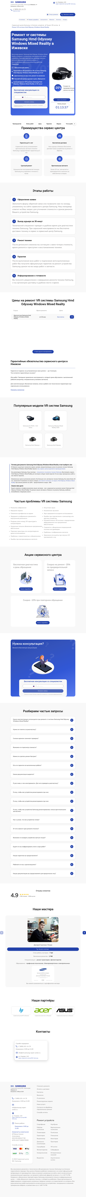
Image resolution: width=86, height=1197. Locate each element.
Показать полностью (17, 390)
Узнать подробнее (25, 589)
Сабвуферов (55, 1150)
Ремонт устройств (33, 19)
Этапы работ (30, 124)
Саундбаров (41, 1147)
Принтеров (54, 1141)
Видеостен (40, 1158)
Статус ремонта (53, 14)
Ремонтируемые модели (45, 1101)
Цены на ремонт (61, 100)
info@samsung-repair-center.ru (19, 1108)
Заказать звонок (68, 14)
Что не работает (70, 124)
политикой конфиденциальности (55, 694)
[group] (21, 1011)
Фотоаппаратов (42, 1150)
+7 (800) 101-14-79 (19, 9)
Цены (40, 124)
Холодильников (42, 1153)
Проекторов (41, 1135)
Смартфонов (41, 1124)
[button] (84, 932)
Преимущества (17, 124)
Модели (59, 124)
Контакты (58, 19)
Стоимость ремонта (43, 1086)
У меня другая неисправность (43, 351)
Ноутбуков (54, 1124)
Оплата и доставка (43, 1089)
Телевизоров (41, 1132)
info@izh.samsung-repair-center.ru (29, 1053)
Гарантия (49, 124)
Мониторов (54, 1138)
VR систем (54, 1147)
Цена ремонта (43, 19)
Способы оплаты (42, 1112)
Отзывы (65, 19)
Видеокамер (41, 1138)
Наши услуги (41, 1104)
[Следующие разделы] (74, 123)
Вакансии (51, 19)
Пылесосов (54, 1132)
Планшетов (54, 1135)
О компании (22, 19)
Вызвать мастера (44, 949)
